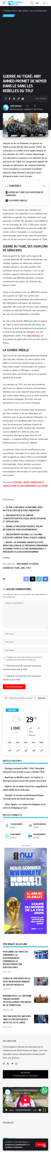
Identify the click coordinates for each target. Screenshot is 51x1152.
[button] (40, 1144)
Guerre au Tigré (11, 568)
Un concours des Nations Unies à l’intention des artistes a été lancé (17, 1019)
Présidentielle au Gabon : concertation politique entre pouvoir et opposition (24, 518)
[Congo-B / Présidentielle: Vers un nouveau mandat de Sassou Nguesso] (41, 981)
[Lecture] (6, 1110)
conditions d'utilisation (14, 1147)
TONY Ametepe (15, 106)
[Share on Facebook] (10, 98)
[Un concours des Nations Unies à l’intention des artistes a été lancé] (41, 1019)
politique (8, 16)
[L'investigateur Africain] (16, 3)
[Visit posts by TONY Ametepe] (6, 107)
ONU (23, 568)
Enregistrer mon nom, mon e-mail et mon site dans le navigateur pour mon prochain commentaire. (24, 658)
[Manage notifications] (44, 1145)
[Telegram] (37, 825)
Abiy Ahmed (33, 335)
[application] (25, 1100)
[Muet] (40, 1110)
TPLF (28, 568)
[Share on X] (14, 98)
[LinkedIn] (37, 836)
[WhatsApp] (14, 836)
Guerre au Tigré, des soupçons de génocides (24, 194)
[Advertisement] (25, 45)
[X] (7, 1064)
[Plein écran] (44, 1110)
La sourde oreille (17, 200)
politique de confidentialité (15, 1144)
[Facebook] (14, 825)
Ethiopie (33, 564)
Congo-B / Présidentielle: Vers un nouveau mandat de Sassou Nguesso (17, 981)
